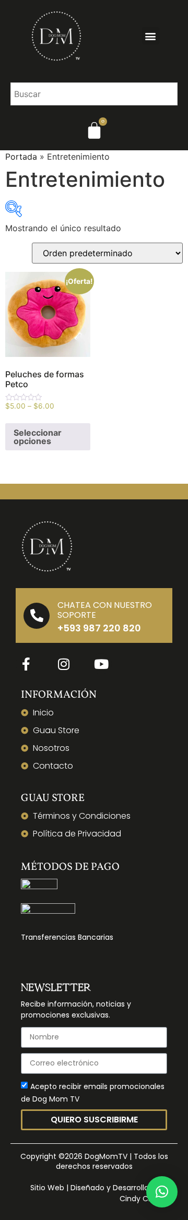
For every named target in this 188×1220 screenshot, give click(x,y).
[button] (150, 35)
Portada (21, 156)
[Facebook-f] (26, 663)
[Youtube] (101, 663)
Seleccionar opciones (38, 436)
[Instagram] (63, 663)
